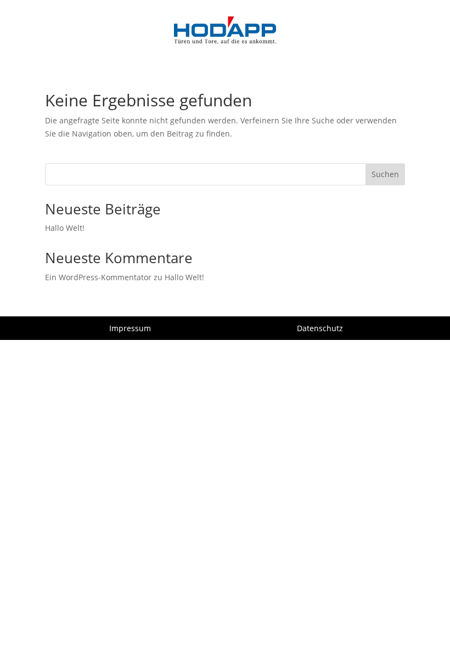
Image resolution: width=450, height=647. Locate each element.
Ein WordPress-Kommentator (98, 277)
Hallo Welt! (65, 228)
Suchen (385, 174)
